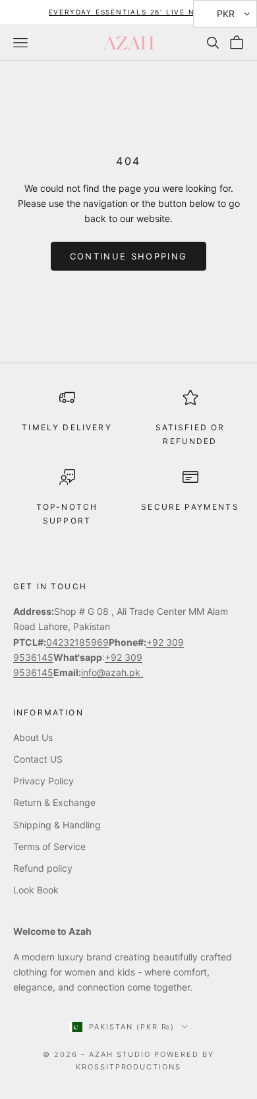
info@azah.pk (112, 672)
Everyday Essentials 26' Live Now (129, 12)
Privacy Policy (43, 780)
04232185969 (77, 642)
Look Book (36, 889)
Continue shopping (129, 256)
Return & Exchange (54, 802)
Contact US (38, 759)
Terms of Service (49, 846)
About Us (33, 737)
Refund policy (42, 868)
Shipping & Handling (57, 824)
